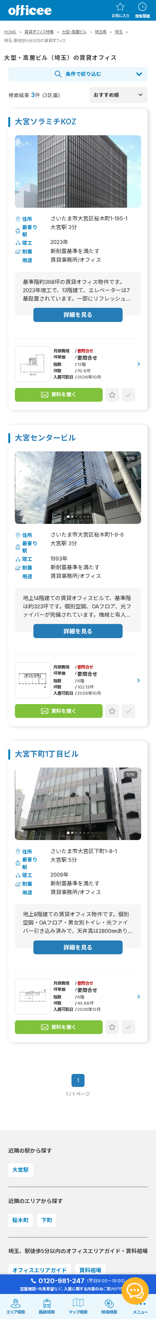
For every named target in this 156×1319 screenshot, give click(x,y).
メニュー (140, 1312)
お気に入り (120, 15)
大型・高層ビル (74, 31)
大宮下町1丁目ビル (47, 754)
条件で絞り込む (83, 74)
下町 (46, 1220)
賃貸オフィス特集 (39, 31)
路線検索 (47, 1312)
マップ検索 (78, 1312)
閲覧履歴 (142, 16)
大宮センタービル (45, 438)
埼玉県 (101, 31)
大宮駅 (20, 1170)
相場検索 (109, 1312)
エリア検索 (15, 1312)
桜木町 (20, 1220)
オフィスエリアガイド (39, 1270)
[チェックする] (128, 395)
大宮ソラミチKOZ (45, 122)
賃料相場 (90, 1270)
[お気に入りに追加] (112, 395)
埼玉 (119, 31)
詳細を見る (78, 314)
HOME (10, 31)
